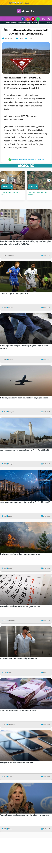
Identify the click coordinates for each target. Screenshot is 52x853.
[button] (3, 180)
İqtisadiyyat (11, 620)
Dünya (10, 516)
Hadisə (10, 672)
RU (43, 18)
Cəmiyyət (11, 255)
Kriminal (10, 359)
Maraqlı (10, 307)
